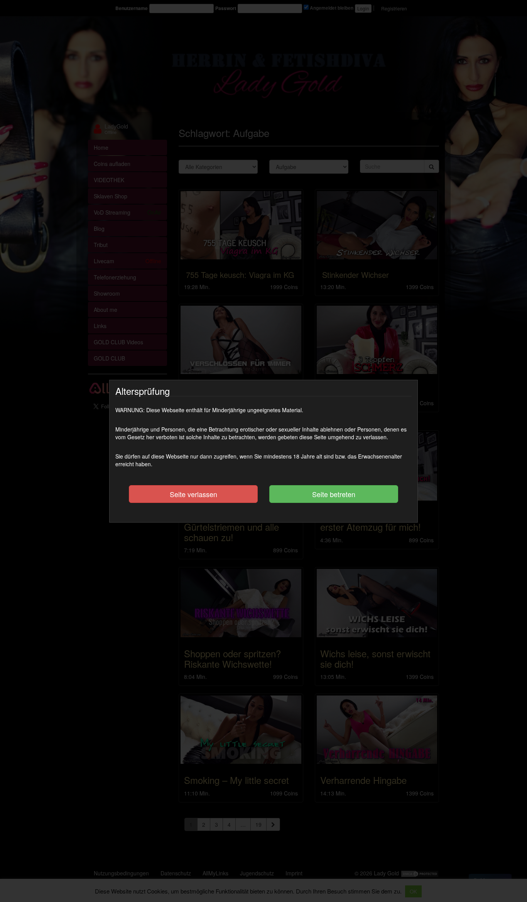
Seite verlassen (193, 494)
